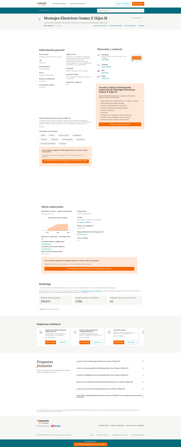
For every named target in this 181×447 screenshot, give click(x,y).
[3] (49, 25)
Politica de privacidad (137, 435)
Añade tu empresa (123, 4)
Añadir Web (105, 72)
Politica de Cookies (102, 435)
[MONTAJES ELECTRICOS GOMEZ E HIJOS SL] (75, 332)
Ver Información (46, 244)
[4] (50, 25)
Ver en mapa (136, 58)
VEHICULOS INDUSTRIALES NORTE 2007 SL (55, 331)
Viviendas (63, 143)
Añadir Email (105, 78)
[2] (47, 25)
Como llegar (105, 59)
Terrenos (44, 139)
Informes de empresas (59, 3)
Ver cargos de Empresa (84, 222)
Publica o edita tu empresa (135, 425)
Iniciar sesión (138, 4)
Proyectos (54, 139)
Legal (91, 435)
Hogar (43, 135)
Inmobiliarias (77, 135)
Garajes (51, 135)
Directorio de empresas (77, 3)
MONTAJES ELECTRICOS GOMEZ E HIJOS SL (88, 331)
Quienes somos (104, 425)
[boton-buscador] (141, 10)
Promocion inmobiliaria (48, 143)
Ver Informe (50, 342)
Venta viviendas (67, 139)
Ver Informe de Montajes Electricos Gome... (90, 444)
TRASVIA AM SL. (119, 330)
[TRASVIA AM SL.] (109, 332)
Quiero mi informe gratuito (120, 124)
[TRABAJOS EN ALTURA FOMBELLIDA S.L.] (143, 332)
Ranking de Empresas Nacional (91, 291)
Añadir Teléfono (106, 67)
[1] (45, 25)
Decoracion (80, 139)
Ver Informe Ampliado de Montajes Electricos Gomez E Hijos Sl (65, 161)
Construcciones (64, 135)
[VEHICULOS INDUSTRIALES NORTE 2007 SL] (41, 332)
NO (42, 239)
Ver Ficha (63, 342)
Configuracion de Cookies (120, 435)
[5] (52, 25)
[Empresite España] (42, 3)
